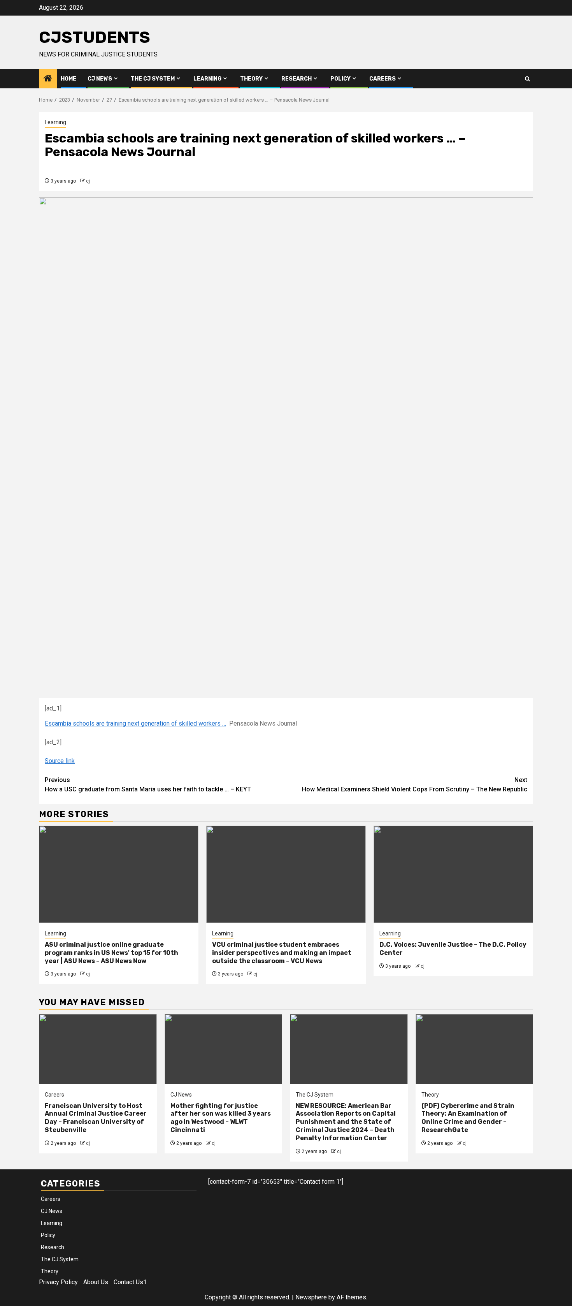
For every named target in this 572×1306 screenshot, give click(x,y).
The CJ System (153, 79)
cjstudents (94, 37)
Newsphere (311, 1297)
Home (68, 79)
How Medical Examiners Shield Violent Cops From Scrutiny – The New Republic (414, 784)
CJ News (100, 79)
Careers (382, 79)
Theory (251, 79)
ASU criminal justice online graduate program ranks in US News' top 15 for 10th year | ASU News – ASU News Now (111, 953)
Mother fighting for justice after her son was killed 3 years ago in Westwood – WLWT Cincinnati (220, 1118)
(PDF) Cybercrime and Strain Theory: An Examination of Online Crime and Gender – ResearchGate (467, 1118)
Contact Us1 (130, 1282)
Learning (207, 79)
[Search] (527, 78)
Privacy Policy (58, 1282)
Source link (60, 761)
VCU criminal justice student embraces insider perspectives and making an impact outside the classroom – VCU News (281, 953)
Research (296, 79)
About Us (95, 1282)
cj (88, 181)
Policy (340, 79)
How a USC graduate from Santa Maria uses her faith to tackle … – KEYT (148, 784)
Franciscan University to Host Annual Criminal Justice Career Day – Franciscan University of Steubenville (96, 1118)
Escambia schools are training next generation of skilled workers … (135, 723)
